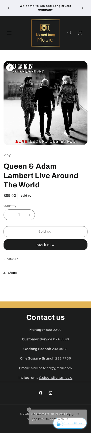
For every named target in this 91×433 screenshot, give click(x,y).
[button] (9, 33)
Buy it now (45, 245)
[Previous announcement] (8, 8)
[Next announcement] (82, 8)
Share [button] (12, 273)
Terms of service (53, 419)
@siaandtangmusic (55, 377)
